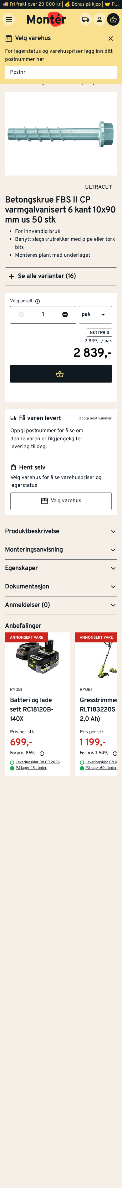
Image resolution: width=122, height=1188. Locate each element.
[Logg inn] (99, 19)
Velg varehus (66, 500)
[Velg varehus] (85, 19)
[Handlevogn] (113, 19)
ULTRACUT (98, 187)
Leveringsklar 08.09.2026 (38, 762)
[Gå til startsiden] (47, 19)
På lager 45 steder (31, 767)
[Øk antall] (65, 315)
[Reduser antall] (21, 315)
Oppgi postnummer (95, 418)
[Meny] (9, 19)
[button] (61, 276)
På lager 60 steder (101, 767)
